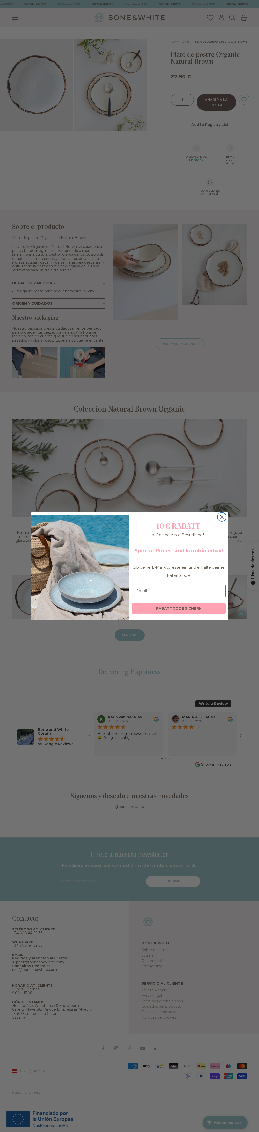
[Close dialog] (221, 516)
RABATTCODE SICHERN (179, 608)
